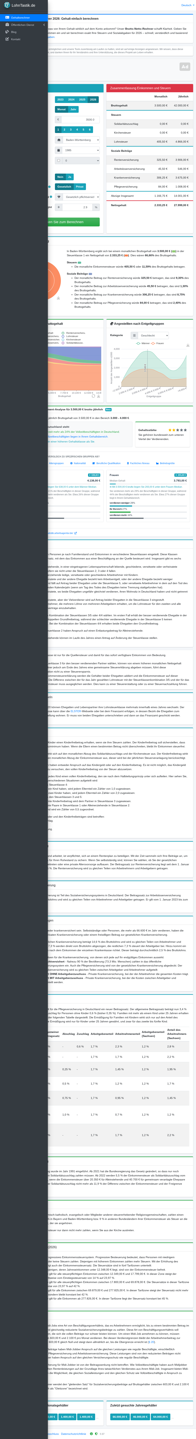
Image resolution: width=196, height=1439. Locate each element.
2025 (82, 99)
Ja (69, 176)
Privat (79, 186)
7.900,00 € (48, 1416)
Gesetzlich (64, 186)
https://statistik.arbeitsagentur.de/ (56, 533)
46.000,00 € (140, 1416)
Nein (60, 176)
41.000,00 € (181, 1416)
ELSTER (76, 711)
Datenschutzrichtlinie (73, 1433)
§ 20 (151, 1342)
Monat (61, 109)
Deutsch (186, 5)
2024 (71, 99)
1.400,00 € (67, 1416)
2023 (60, 99)
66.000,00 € (120, 1416)
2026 (93, 99)
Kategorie (116, 335)
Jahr (73, 109)
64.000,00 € (160, 1416)
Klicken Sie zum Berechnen (62, 222)
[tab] (54, 463)
